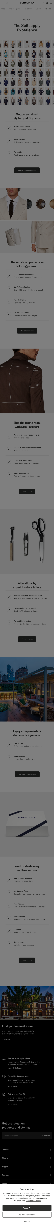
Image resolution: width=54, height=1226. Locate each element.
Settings (27, 1221)
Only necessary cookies (27, 1215)
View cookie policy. (33, 1201)
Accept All (27, 1208)
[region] (27, 1205)
